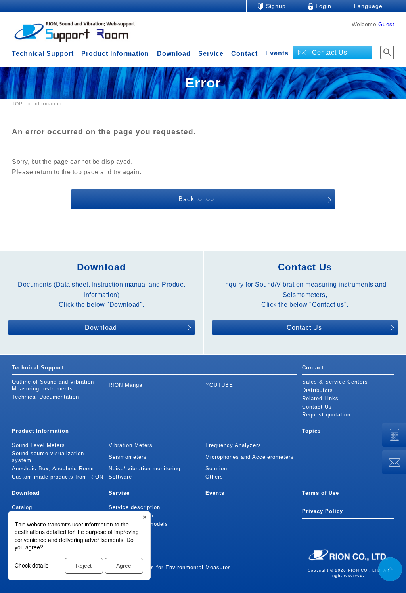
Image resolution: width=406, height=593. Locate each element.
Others (214, 477)
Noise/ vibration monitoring (144, 468)
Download (174, 53)
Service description (134, 507)
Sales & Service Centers (335, 382)
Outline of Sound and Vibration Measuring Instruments (53, 385)
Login (323, 6)
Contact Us (329, 52)
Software (120, 477)
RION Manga (125, 385)
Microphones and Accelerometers (249, 457)
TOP (17, 103)
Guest (386, 24)
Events (277, 53)
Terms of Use (320, 493)
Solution (216, 468)
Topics (311, 431)
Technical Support (43, 53)
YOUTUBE (219, 385)
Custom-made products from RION (57, 477)
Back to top (196, 199)
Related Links (320, 398)
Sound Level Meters (38, 445)
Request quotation (326, 415)
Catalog (22, 507)
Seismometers (128, 457)
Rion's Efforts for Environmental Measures (174, 567)
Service (211, 53)
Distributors (317, 390)
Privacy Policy (322, 511)
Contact (244, 53)
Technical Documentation (45, 397)
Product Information (115, 53)
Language (368, 6)
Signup (276, 6)
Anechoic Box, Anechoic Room (53, 468)
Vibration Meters (131, 445)
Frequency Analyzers (233, 445)
